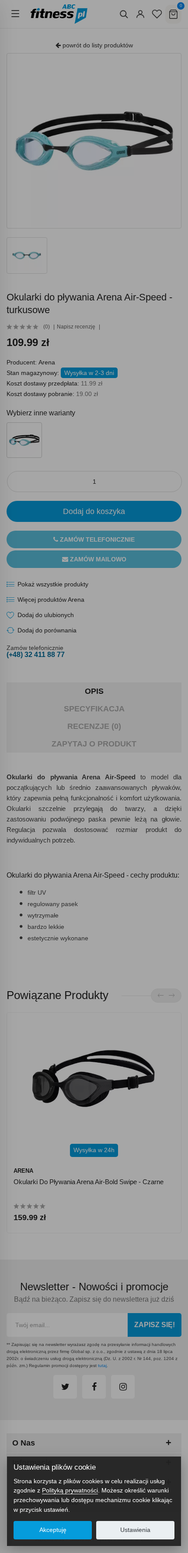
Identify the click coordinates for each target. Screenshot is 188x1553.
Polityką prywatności (70, 1490)
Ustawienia (135, 1530)
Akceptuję (52, 1530)
